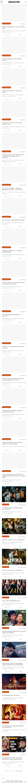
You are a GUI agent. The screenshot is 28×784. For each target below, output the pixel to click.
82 (14, 771)
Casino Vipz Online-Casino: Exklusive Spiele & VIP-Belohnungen (12, 443)
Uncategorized (6, 23)
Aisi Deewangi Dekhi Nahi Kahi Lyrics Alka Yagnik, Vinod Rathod (13, 632)
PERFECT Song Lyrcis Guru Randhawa (13, 539)
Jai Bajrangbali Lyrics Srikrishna (11, 695)
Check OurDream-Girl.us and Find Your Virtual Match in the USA (13, 283)
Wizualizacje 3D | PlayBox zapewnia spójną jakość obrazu (12, 411)
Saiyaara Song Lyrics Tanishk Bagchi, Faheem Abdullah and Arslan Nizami (12, 664)
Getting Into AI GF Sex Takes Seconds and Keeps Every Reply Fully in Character (13, 156)
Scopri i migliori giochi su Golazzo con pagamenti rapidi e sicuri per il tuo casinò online (13, 476)
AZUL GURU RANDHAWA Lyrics (11, 601)
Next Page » (19, 771)
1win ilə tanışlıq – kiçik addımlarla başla (13, 220)
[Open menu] (3, 778)
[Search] (25, 2)
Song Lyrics (5, 504)
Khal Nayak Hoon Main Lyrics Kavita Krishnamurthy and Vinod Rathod (12, 758)
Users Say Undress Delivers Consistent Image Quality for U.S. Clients (13, 379)
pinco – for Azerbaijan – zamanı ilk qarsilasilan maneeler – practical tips (12, 188)
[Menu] (1, 2)
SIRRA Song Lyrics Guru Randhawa (12, 570)
